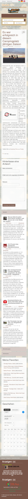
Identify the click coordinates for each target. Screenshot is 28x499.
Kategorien (8, 458)
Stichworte (6, 353)
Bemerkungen (6, 349)
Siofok (5, 5)
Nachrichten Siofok (16, 458)
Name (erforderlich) (7, 168)
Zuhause (4, 1)
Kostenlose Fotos (14, 149)
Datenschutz (9, 1)
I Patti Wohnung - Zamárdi (10, 377)
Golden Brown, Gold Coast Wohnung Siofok (14, 373)
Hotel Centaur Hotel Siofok (10, 397)
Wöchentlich (15, 409)
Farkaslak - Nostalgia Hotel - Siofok (12, 389)
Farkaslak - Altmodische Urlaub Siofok (13, 384)
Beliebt (5, 212)
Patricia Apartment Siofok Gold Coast (12, 380)
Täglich (6, 412)
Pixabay (22, 149)
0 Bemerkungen (21, 223)
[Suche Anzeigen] (25, 20)
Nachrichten (8, 26)
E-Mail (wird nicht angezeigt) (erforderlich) (13, 175)
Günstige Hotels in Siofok (10, 363)
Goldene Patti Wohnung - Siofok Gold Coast (14, 393)
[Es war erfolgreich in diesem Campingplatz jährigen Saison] (14, 55)
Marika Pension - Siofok (9, 370)
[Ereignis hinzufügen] (23, 412)
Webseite (5, 182)
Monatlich (7, 409)
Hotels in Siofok (5, 46)
